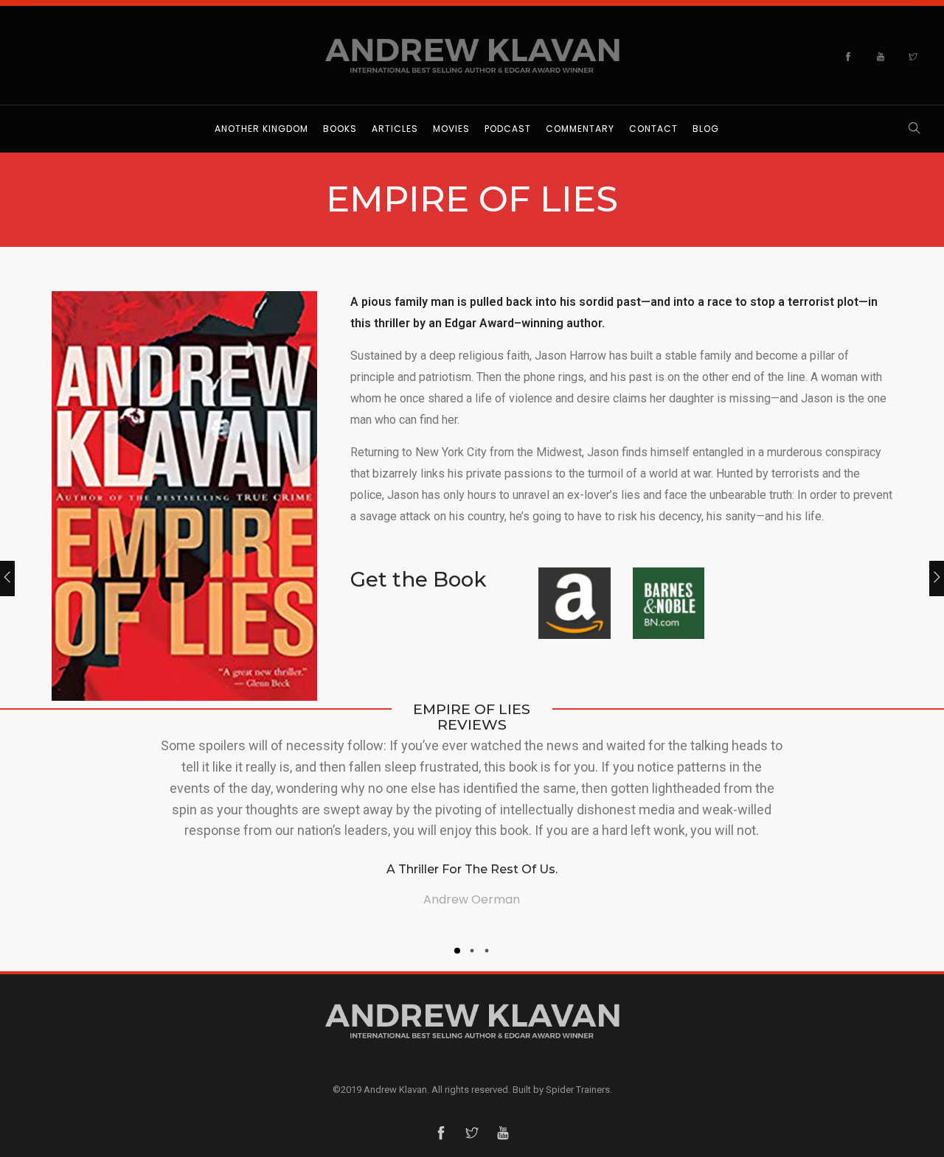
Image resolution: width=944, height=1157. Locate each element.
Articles (395, 128)
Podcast (508, 128)
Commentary (580, 128)
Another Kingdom (261, 128)
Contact (653, 128)
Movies (451, 128)
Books (340, 128)
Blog (706, 128)
